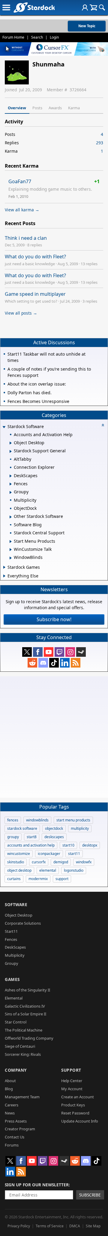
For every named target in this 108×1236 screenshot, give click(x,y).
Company (16, 1070)
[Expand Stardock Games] (4, 567)
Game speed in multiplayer (35, 294)
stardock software (22, 828)
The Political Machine (23, 1030)
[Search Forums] (102, 7)
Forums (12, 1145)
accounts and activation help (31, 845)
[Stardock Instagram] (70, 652)
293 (99, 142)
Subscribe (90, 1195)
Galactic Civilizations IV (25, 1006)
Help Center (71, 1080)
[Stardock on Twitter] (27, 652)
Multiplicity (15, 955)
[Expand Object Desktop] (11, 443)
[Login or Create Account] (85, 7)
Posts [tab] (37, 107)
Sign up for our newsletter (37, 1185)
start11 (74, 853)
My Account (71, 1088)
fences (12, 820)
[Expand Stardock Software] (3, 427)
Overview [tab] (17, 107)
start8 (32, 836)
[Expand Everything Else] (4, 575)
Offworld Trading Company (29, 1038)
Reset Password (75, 1113)
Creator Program (20, 1129)
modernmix (38, 878)
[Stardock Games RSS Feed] (75, 662)
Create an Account (77, 1096)
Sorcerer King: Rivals (23, 1054)
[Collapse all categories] (102, 425)
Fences (11, 939)
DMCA (74, 1226)
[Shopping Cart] (93, 7)
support (62, 878)
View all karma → (22, 210)
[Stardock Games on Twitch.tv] (59, 652)
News (10, 1113)
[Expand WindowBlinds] (11, 557)
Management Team (22, 1096)
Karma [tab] (74, 107)
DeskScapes (15, 947)
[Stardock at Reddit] (32, 662)
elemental (47, 870)
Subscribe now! (54, 619)
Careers (11, 1105)
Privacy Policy (19, 1226)
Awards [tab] (55, 107)
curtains (14, 878)
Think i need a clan (26, 238)
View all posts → (21, 313)
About (10, 1080)
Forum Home (13, 37)
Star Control (15, 1022)
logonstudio (73, 870)
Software (16, 904)
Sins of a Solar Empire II (25, 1014)
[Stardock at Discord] (43, 662)
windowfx (84, 862)
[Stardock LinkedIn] (64, 662)
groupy (13, 836)
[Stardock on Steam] (81, 652)
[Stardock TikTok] (54, 662)
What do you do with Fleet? (35, 256)
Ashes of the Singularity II (27, 990)
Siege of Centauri (20, 1046)
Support (71, 1070)
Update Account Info (79, 1121)
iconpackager (49, 853)
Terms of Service (50, 1226)
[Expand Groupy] (11, 492)
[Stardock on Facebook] (37, 652)
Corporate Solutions (23, 923)
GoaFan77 (19, 181)
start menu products (73, 820)
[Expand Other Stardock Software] (11, 516)
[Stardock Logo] (34, 7)
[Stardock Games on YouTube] (48, 652)
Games (12, 979)
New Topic (86, 26)
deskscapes (54, 836)
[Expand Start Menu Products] (11, 541)
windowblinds (37, 820)
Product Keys (73, 1105)
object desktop (19, 870)
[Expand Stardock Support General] (11, 451)
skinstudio (15, 862)
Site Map (93, 1226)
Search (37, 37)
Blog (9, 1088)
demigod (60, 862)
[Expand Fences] (11, 484)
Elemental (13, 998)
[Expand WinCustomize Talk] (11, 549)
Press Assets (16, 1121)
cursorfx (39, 862)
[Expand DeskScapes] (11, 475)
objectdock (54, 828)
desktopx (89, 845)
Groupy (11, 963)
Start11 (11, 931)
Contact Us (14, 1137)
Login (54, 37)
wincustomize (18, 853)
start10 (68, 845)
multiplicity (80, 828)
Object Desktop (18, 915)
